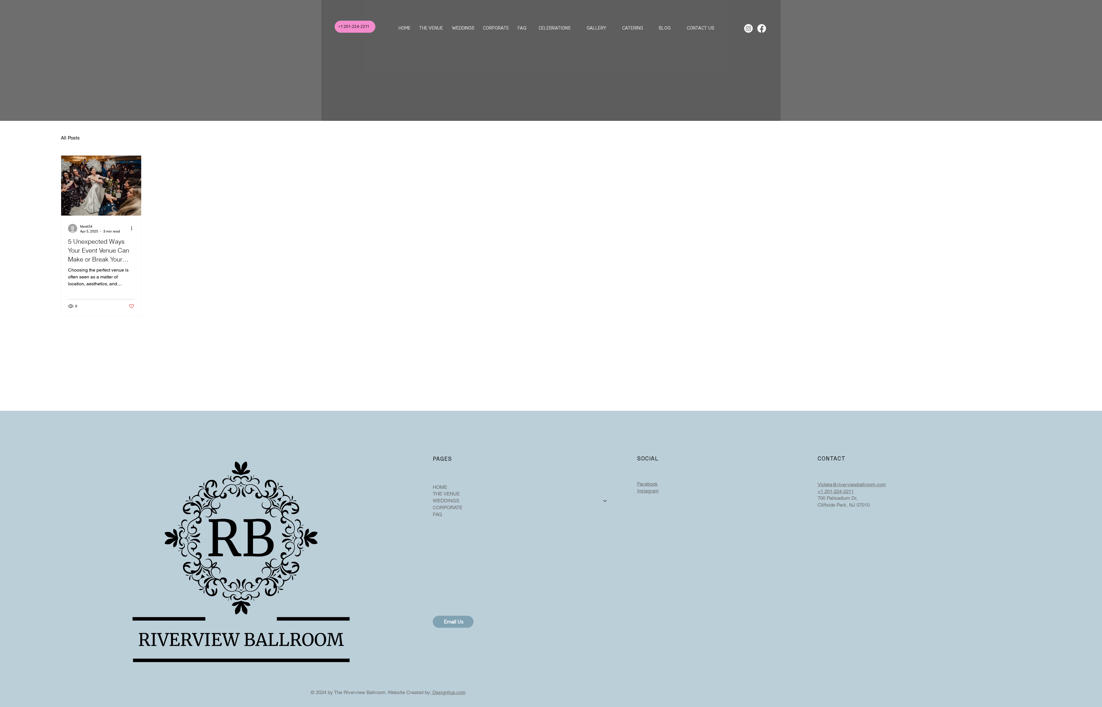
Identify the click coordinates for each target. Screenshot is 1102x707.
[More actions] (133, 228)
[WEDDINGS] (605, 500)
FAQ (437, 514)
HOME (440, 487)
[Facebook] (761, 28)
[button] (462, 27)
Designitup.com (448, 692)
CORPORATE (447, 507)
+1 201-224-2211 (836, 491)
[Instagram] (748, 28)
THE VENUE (446, 494)
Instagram (648, 491)
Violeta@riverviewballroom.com (852, 484)
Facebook (647, 484)
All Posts (70, 138)
